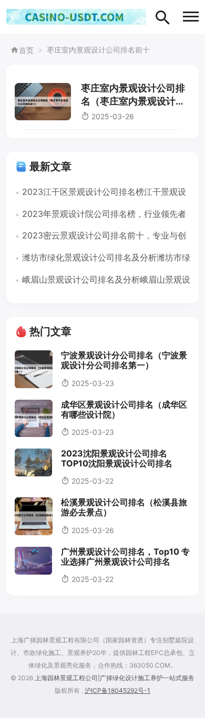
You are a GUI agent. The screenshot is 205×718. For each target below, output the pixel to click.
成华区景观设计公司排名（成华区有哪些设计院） (124, 409)
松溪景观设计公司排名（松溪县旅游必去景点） (124, 507)
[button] (191, 16)
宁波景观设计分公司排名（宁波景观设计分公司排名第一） (124, 360)
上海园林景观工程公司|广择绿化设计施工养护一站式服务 (114, 678)
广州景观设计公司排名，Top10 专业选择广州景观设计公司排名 (125, 556)
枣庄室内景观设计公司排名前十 (98, 49)
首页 (26, 50)
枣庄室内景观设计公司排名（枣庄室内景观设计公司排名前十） (133, 101)
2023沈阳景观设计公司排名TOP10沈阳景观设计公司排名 (116, 458)
